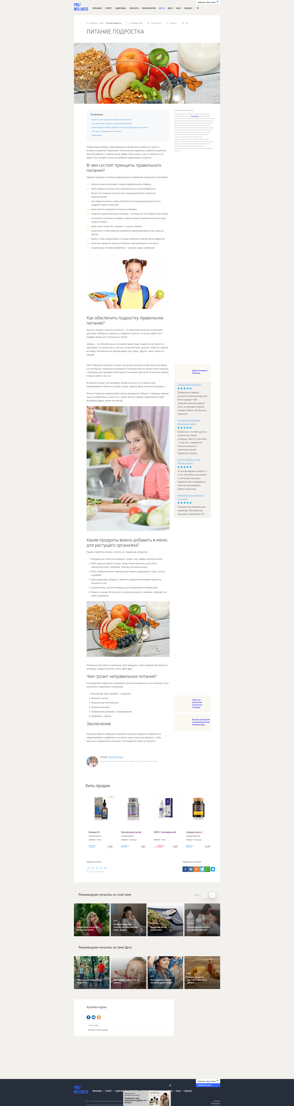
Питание (97, 8)
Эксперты (217, 1101)
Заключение (97, 135)
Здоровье (120, 8)
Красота (134, 8)
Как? (178, 8)
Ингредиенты (215, 1103)
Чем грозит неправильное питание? (106, 131)
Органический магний (131, 832)
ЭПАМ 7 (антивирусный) (165, 832)
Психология (148, 8)
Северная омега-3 (194, 832)
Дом (170, 8)
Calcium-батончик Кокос (189, 385)
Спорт (108, 8)
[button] (88, 821)
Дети (161, 8)
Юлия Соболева (116, 757)
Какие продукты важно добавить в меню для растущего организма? (120, 128)
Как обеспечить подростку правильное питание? (112, 124)
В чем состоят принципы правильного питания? (111, 120)
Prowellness (195, 116)
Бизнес (188, 8)
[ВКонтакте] (94, 1017)
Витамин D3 (94, 832)
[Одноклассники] (99, 1017)
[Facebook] (89, 1017)
